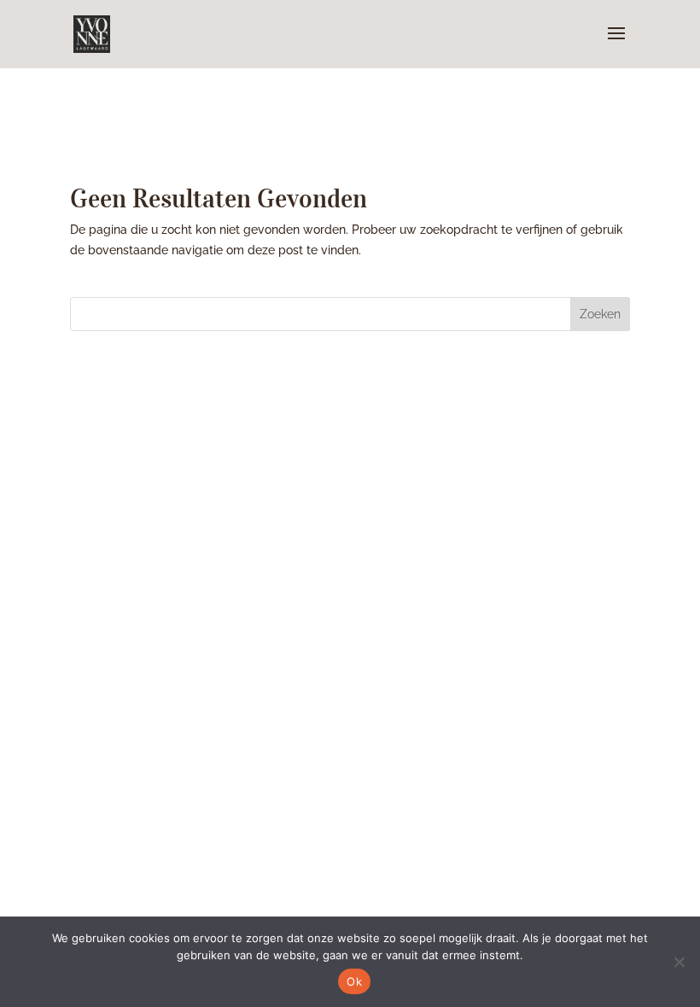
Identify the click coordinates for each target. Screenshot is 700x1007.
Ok (354, 981)
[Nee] (678, 961)
